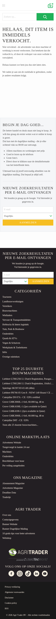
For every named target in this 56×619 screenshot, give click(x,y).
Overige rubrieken (11, 356)
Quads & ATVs (9, 338)
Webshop (6, 538)
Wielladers (7, 315)
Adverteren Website (11, 442)
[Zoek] (45, 16)
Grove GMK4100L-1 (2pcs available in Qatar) (24, 406)
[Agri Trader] (28, 5)
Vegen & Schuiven (11, 343)
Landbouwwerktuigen (12, 301)
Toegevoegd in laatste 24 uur (16, 447)
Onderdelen (7, 333)
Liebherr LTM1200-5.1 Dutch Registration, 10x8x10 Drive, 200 (28, 383)
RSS (6, 608)
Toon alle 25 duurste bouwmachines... (20, 425)
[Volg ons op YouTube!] (45, 574)
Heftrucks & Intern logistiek (15, 324)
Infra (4, 352)
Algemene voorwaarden (14, 592)
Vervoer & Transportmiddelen (16, 320)
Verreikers (7, 306)
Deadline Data (9, 492)
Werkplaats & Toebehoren (14, 347)
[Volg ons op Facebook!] (11, 574)
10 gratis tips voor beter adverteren (18, 533)
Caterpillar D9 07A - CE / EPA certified (21, 397)
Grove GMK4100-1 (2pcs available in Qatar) (23, 411)
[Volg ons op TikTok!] (28, 574)
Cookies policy (11, 603)
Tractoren (6, 297)
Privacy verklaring (12, 587)
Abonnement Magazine (13, 483)
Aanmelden (28, 222)
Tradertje (6, 497)
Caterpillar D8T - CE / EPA (15, 420)
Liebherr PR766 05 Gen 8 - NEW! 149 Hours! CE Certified (28, 392)
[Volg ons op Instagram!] (20, 574)
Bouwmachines (9, 310)
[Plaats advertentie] (50, 5)
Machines (6, 451)
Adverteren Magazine (12, 488)
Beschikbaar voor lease (13, 461)
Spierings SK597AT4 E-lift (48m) (18, 388)
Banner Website (9, 524)
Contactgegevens (10, 519)
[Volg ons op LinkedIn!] (36, 574)
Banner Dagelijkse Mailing (15, 529)
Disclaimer (9, 598)
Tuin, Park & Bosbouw (13, 329)
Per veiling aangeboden (13, 465)
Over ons (6, 515)
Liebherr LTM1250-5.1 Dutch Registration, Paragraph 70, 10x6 (28, 379)
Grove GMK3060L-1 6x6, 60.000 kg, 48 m (23, 402)
